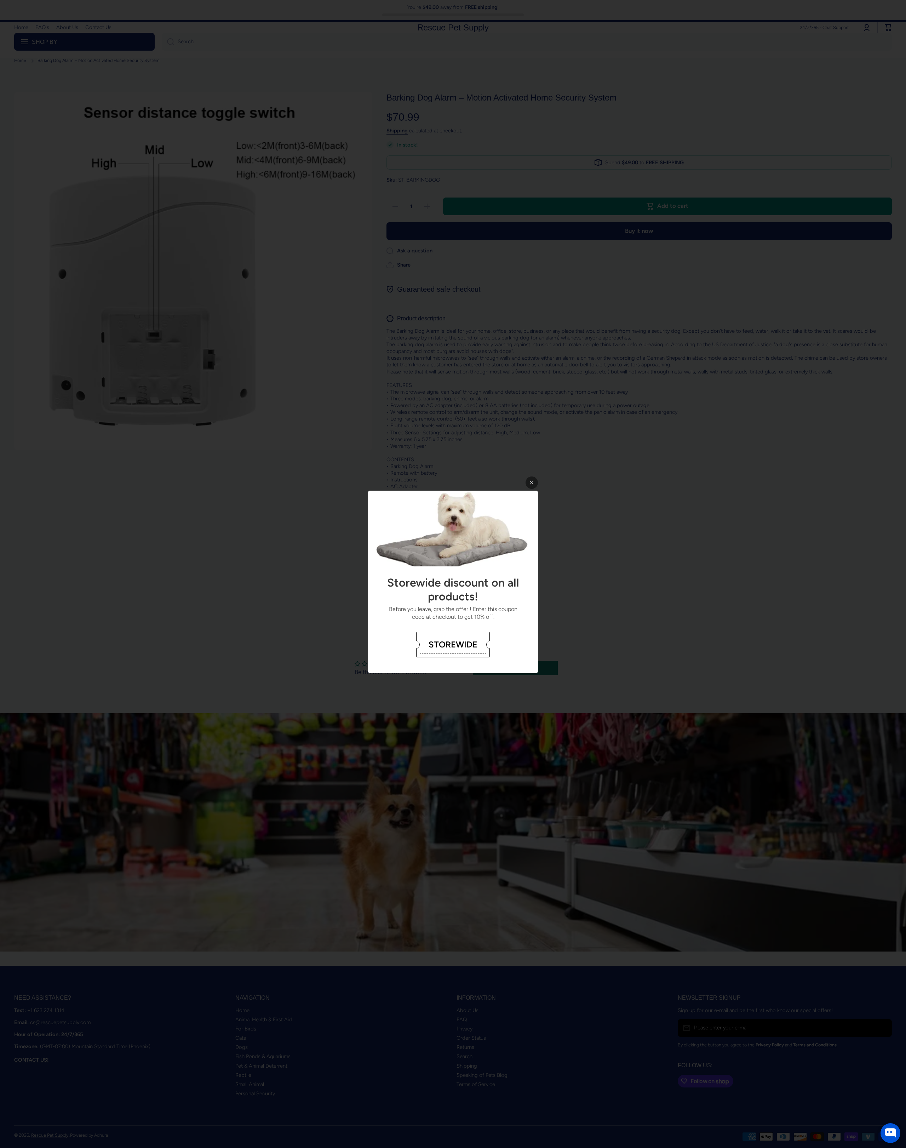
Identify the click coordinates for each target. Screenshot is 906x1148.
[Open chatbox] (890, 1133)
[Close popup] (532, 482)
